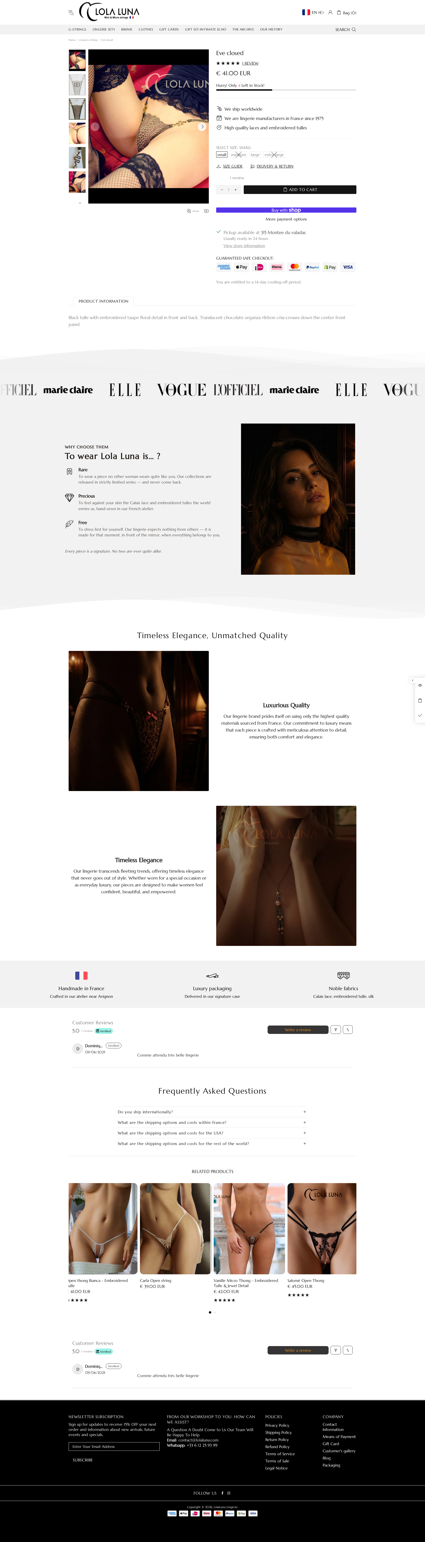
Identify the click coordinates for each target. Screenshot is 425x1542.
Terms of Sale (277, 1460)
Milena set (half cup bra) (309, 1280)
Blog (327, 1457)
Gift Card (331, 1443)
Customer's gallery (339, 1450)
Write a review (298, 1029)
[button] (225, 177)
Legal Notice (276, 1468)
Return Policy (277, 1439)
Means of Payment (339, 1436)
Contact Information (333, 1427)
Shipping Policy (278, 1432)
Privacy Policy (277, 1425)
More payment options (286, 219)
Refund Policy (277, 1446)
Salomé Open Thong (158, 1280)
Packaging (331, 1465)
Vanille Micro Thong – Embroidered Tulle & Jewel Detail (98, 1283)
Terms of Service (280, 1453)
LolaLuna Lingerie (109, 12)
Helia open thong (229, 1280)
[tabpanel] (249, 1243)
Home (72, 40)
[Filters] (336, 1029)
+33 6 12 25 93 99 (202, 1445)
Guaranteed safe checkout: (245, 258)
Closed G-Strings (88, 40)
